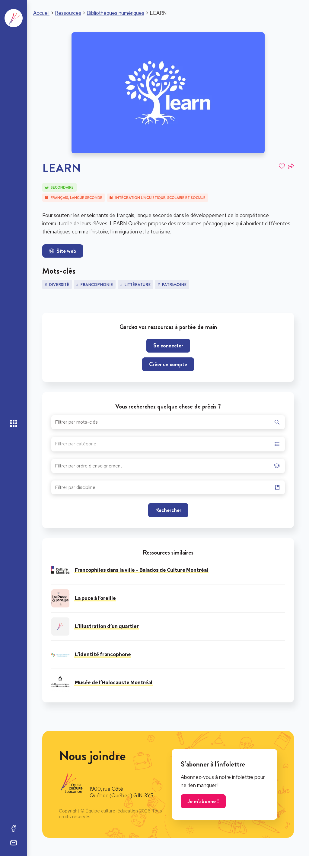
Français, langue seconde (76, 197)
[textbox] (75, 445)
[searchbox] (163, 468)
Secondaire (62, 187)
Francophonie (96, 285)
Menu (14, 423)
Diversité (59, 285)
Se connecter (168, 345)
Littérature (137, 285)
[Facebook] (13, 828)
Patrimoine (174, 285)
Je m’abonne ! (203, 801)
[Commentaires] (13, 842)
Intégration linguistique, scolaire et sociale (160, 197)
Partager (291, 166)
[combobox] (168, 444)
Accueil (41, 13)
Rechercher (168, 510)
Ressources (68, 13)
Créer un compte (168, 364)
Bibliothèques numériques (115, 13)
